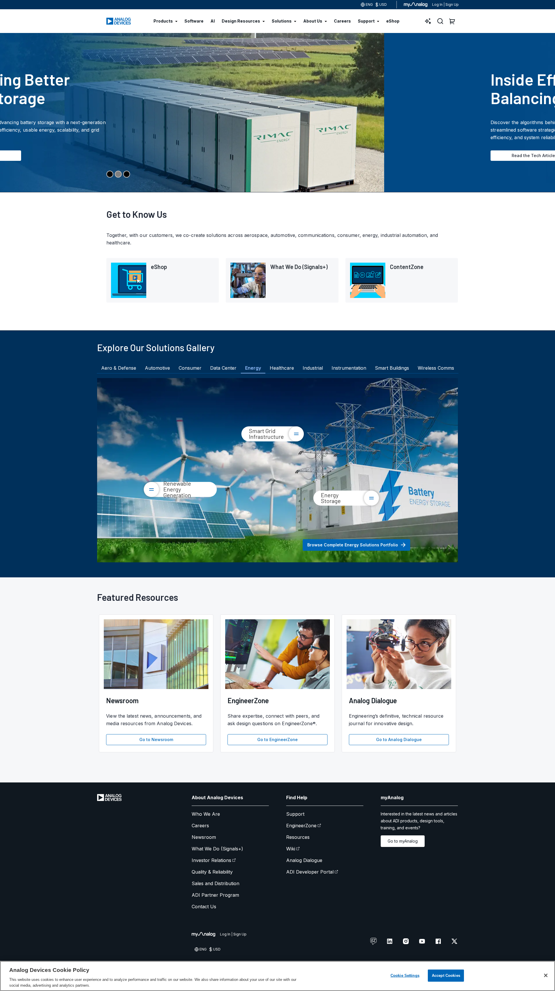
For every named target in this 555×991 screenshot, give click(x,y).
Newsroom (204, 837)
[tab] (118, 367)
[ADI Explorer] (428, 21)
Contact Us (204, 906)
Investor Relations (211, 860)
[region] (277, 976)
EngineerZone (301, 825)
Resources (298, 837)
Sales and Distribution (215, 883)
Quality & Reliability (212, 872)
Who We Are (206, 814)
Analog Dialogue (304, 860)
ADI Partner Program (215, 895)
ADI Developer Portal (310, 872)
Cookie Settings (405, 975)
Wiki (290, 849)
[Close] (545, 975)
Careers (200, 825)
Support (295, 814)
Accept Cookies (446, 975)
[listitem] (162, 280)
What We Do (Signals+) (217, 849)
